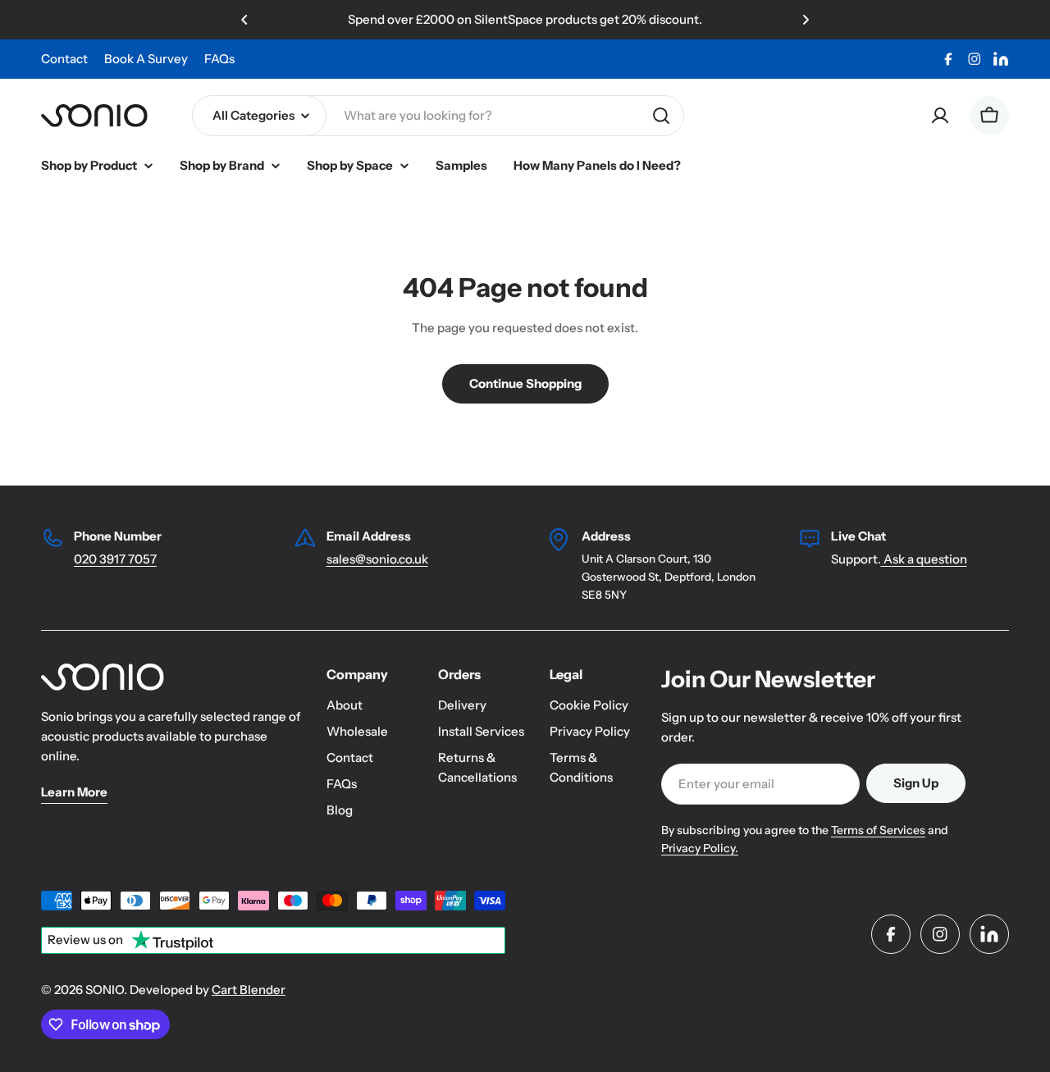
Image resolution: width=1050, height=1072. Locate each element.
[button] (244, 20)
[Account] (940, 115)
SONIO (104, 989)
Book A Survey (146, 58)
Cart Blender (248, 989)
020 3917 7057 (115, 559)
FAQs (219, 58)
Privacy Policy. (699, 848)
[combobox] (438, 115)
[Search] (661, 115)
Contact (64, 58)
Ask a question (924, 559)
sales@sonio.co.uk (377, 559)
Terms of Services (878, 830)
